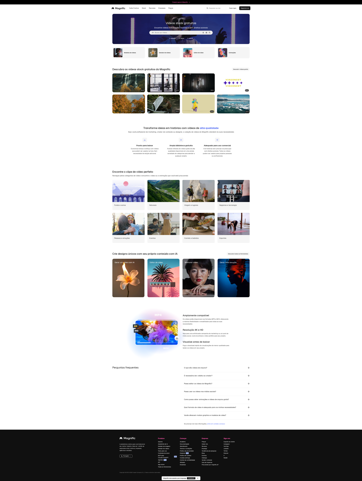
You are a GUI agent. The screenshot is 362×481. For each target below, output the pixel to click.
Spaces (160, 442)
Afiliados (182, 462)
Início (178, 19)
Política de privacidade (187, 451)
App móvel (161, 464)
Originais (184, 453)
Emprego (204, 448)
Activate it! (191, 478)
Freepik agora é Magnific (180, 2)
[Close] (198, 478)
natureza (173, 38)
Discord (226, 453)
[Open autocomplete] (152, 32)
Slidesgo (204, 458)
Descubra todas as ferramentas (238, 254)
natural (191, 38)
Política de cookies (185, 455)
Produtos (161, 438)
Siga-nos (227, 438)
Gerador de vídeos (163, 448)
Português (126, 456)
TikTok (226, 451)
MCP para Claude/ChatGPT (167, 456)
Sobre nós (205, 444)
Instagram (227, 444)
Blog (203, 453)
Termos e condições (186, 448)
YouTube (226, 446)
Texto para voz (162, 451)
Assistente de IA (163, 444)
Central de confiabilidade (187, 460)
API (159, 462)
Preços (170, 8)
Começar (183, 438)
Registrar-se (245, 8)
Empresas (183, 465)
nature (182, 38)
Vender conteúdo (207, 460)
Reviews (204, 446)
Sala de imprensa (207, 462)
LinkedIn (226, 448)
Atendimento (183, 446)
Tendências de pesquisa (209, 451)
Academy (183, 442)
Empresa (205, 438)
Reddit (225, 458)
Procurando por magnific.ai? (210, 465)
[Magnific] (127, 438)
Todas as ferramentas (164, 467)
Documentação (184, 444)
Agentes (162, 460)
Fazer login (232, 8)
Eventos (204, 455)
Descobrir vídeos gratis (240, 69)
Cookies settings (185, 458)
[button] (126, 456)
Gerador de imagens (164, 446)
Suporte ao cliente (229, 442)
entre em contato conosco (216, 424)
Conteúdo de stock (163, 453)
